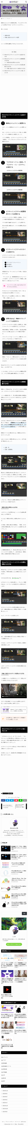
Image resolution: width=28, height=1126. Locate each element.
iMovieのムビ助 (14, 828)
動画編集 (10, 12)
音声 (4, 1081)
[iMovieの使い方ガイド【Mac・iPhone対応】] (14, 2)
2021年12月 (5, 1105)
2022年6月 (5, 1096)
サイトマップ (17, 1121)
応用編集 (5, 1072)
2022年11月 (5, 1090)
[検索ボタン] (26, 2)
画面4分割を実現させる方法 (13, 62)
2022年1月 (5, 1102)
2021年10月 (5, 1108)
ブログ (4, 1060)
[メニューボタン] (2, 2)
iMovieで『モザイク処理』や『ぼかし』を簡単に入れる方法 (18, 710)
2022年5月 (5, 1099)
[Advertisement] (14, 94)
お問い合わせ (23, 1121)
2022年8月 (5, 1093)
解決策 (4, 1078)
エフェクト (5, 12)
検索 (24, 913)
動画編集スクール (7, 1066)
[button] (3, 800)
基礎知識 (5, 1069)
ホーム (3, 1121)
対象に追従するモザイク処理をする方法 (16, 68)
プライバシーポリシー (9, 1121)
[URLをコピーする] (25, 800)
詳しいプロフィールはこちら (14, 944)
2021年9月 (5, 1111)
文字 (4, 1075)
